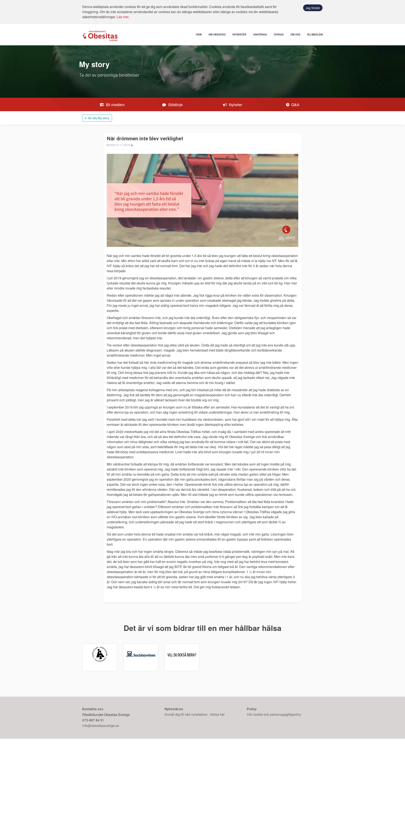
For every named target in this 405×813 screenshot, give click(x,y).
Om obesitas (217, 34)
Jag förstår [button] (313, 8)
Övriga (279, 34)
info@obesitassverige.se (100, 725)
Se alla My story (98, 118)
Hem (199, 34)
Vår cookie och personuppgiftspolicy (274, 714)
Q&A (294, 104)
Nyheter (235, 104)
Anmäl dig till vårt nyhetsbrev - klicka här (195, 714)
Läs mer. (123, 16)
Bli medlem (315, 34)
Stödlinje (175, 104)
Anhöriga (260, 34)
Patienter (239, 34)
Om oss (295, 34)
